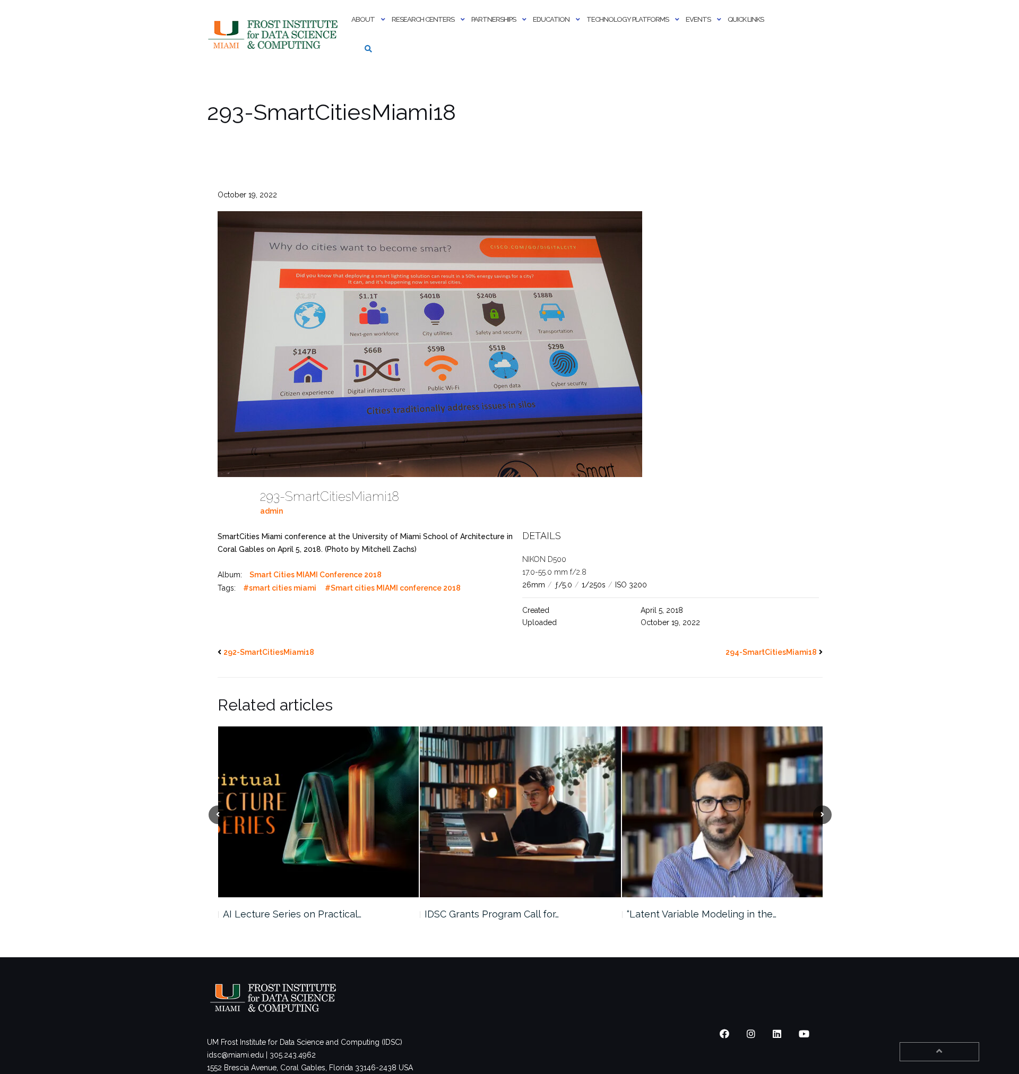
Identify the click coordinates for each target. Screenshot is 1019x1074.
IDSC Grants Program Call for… (289, 914)
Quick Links (746, 19)
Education (551, 19)
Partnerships (493, 19)
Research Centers (423, 19)
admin (271, 511)
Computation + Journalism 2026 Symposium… (697, 920)
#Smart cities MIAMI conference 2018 (393, 588)
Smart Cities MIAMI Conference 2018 (315, 574)
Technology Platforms (627, 19)
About (363, 19)
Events (698, 19)
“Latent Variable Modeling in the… (499, 914)
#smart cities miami (279, 588)
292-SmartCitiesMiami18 (268, 652)
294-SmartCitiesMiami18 (771, 652)
